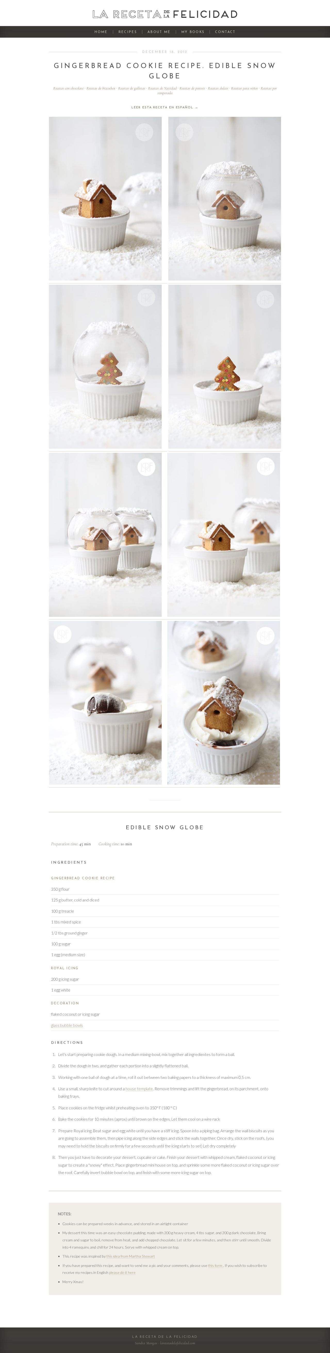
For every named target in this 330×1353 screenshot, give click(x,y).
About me (159, 32)
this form (215, 1265)
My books (193, 32)
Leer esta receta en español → (165, 107)
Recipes (127, 32)
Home (101, 32)
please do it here (122, 1272)
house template (139, 1088)
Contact (225, 32)
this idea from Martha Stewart (130, 1256)
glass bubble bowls (67, 1025)
